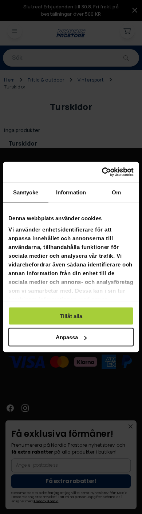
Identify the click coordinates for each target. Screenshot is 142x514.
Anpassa (67, 337)
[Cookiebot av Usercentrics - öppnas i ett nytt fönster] (102, 172)
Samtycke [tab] (25, 192)
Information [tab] (71, 192)
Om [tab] (116, 192)
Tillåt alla (71, 316)
